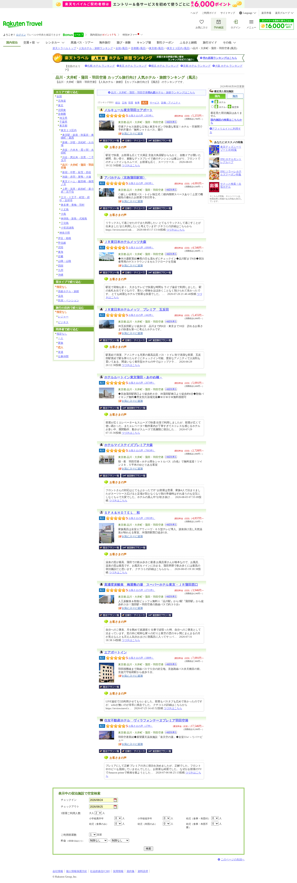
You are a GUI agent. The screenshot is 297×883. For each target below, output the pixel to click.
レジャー (63, 316)
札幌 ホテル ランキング (101, 65)
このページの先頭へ (232, 859)
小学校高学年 (96, 818)
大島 (63, 213)
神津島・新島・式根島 (74, 218)
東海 (60, 251)
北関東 (62, 110)
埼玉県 (63, 117)
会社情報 (58, 871)
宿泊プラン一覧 (111, 140)
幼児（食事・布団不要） (197, 826)
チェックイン (69, 799)
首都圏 (62, 113)
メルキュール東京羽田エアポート (128, 110)
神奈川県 (64, 232)
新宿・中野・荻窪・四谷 (76, 172)
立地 (124, 102)
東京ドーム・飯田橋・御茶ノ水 (77, 183)
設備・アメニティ (170, 102)
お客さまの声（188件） (141, 657)
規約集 (131, 871)
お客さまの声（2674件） (141, 382)
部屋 (130, 102)
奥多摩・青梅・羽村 (72, 204)
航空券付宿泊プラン (159, 140)
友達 (60, 351)
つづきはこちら (131, 165)
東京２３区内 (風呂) (178, 48)
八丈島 (65, 209)
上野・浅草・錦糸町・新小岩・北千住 (77, 190)
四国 (60, 265)
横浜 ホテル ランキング (165, 65)
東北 (60, 105)
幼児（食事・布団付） (198, 818)
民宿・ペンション (68, 300)
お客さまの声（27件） (140, 726)
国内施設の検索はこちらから (226, 121)
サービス (154, 102)
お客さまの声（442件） (141, 315)
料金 (72, 840)
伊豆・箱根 (64, 238)
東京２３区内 (69, 130)
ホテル (222, 102)
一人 (60, 338)
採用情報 (118, 871)
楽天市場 (266, 13)
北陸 (60, 247)
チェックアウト (70, 806)
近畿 (60, 256)
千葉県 (63, 121)
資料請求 (143, 871)
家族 (60, 342)
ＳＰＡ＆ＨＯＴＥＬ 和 (122, 512)
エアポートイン (115, 652)
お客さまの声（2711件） (141, 590)
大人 (91, 813)
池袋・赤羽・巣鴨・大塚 (76, 176)
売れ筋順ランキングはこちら (220, 57)
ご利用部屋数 (69, 834)
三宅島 (65, 223)
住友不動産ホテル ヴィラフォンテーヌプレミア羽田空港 (146, 720)
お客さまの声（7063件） (141, 450)
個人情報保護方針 (76, 871)
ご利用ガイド (209, 13)
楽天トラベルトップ (64, 48)
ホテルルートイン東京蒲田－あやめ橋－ (133, 377)
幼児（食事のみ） (98, 824)
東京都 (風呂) (156, 48)
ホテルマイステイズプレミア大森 (128, 445)
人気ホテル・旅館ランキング (96, 48)
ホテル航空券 (229, 107)
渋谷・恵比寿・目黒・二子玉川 (77, 159)
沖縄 (60, 274)
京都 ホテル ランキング (197, 65)
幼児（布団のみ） (147, 824)
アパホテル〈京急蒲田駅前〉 (125, 177)
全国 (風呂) (122, 48)
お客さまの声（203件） (141, 115)
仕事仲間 (63, 356)
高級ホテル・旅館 (68, 291)
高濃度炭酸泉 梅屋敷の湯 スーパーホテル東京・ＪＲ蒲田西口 (151, 584)
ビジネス (63, 322)
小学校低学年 (145, 818)
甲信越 (62, 242)
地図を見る (171, 121)
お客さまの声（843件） (141, 183)
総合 (117, 102)
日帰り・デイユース (133, 140)
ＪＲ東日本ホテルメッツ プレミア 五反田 (136, 309)
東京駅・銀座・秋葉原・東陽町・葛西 (77, 136)
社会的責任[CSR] (100, 871)
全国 (59, 96)
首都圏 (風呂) (138, 48)
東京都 (63, 125)
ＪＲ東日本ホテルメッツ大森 (125, 242)
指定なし (62, 333)
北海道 (62, 100)
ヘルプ (194, 13)
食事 (137, 102)
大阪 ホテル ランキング (228, 65)
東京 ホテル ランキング (133, 65)
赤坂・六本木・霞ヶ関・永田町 (77, 151)
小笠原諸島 (67, 227)
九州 (60, 270)
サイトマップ (227, 13)
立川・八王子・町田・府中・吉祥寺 (74, 199)
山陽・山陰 (64, 261)
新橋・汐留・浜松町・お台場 (77, 144)
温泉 (60, 295)
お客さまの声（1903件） (141, 518)
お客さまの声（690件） (141, 247)
